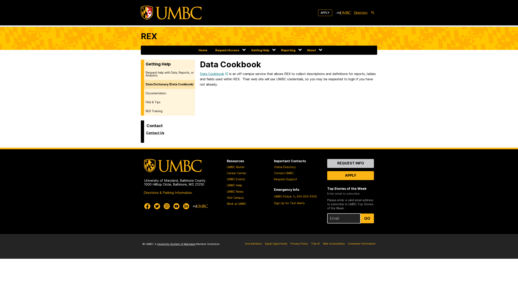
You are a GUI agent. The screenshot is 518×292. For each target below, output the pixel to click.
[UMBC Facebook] (147, 206)
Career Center (236, 173)
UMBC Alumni (235, 167)
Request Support (285, 179)
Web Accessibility (334, 243)
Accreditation (253, 243)
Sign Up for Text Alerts (289, 203)
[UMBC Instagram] (166, 206)
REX (149, 36)
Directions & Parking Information (168, 193)
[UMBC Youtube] (176, 206)
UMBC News (235, 191)
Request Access (227, 50)
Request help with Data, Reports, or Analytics (170, 74)
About (311, 50)
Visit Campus (235, 197)
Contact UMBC (284, 173)
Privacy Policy (299, 243)
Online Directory (285, 167)
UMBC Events (236, 179)
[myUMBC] (343, 12)
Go (367, 218)
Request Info (350, 163)
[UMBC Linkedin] (186, 206)
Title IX (315, 243)
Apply (325, 12)
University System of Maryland (176, 244)
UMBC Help (234, 185)
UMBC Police (282, 196)
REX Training (154, 111)
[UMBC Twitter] (157, 206)
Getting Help (260, 50)
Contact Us (155, 133)
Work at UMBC (236, 203)
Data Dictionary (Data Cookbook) (169, 84)
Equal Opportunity (276, 243)
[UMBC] (171, 12)
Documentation (156, 93)
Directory (360, 13)
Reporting (288, 50)
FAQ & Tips (153, 102)
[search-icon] (372, 12)
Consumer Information (362, 243)
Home (202, 50)
